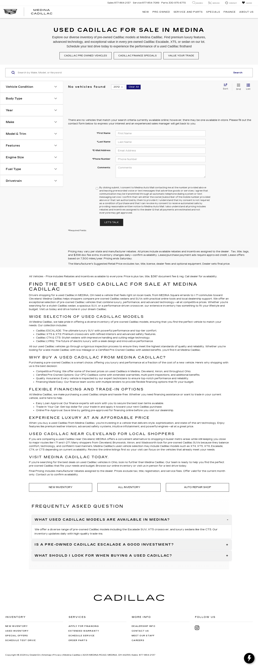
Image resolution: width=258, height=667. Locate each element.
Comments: (103, 167)
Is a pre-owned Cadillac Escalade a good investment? (104, 544)
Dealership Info (143, 626)
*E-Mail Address (101, 150)
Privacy (57, 655)
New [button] (146, 12)
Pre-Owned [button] (161, 12)
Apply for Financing (83, 626)
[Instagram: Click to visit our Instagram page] (199, 627)
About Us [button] (246, 12)
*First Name (103, 133)
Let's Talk (111, 222)
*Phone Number (101, 159)
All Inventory (129, 487)
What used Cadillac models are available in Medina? (102, 520)
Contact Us (140, 631)
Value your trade (181, 55)
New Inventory (60, 487)
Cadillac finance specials (137, 55)
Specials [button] (213, 12)
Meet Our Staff (143, 636)
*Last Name (103, 142)
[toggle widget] (249, 658)
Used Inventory (17, 631)
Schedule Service (81, 636)
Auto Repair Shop (197, 487)
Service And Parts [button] (188, 12)
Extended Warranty (83, 631)
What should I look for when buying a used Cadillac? (103, 556)
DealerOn (35, 655)
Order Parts (77, 640)
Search (237, 72)
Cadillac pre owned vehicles (85, 55)
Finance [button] (230, 12)
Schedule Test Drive (20, 640)
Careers (138, 640)
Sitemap (46, 655)
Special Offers (16, 636)
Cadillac (130, 350)
